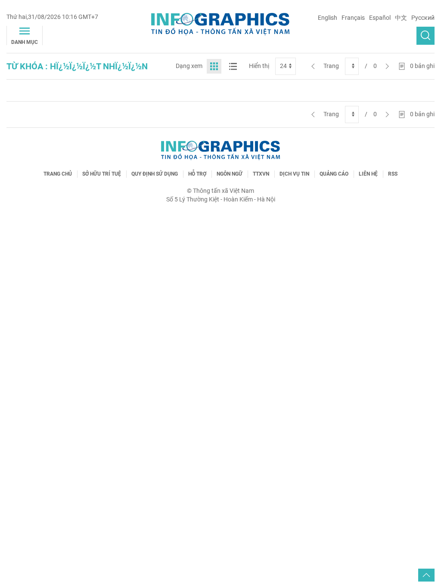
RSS (393, 174)
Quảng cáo (334, 174)
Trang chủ (57, 174)
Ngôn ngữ (229, 174)
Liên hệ (368, 174)
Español (380, 17)
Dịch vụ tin (294, 174)
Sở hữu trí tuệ (101, 174)
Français (353, 17)
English (327, 17)
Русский (423, 17)
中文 (401, 17)
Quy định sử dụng (154, 174)
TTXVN (261, 174)
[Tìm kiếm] (425, 36)
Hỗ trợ (197, 174)
